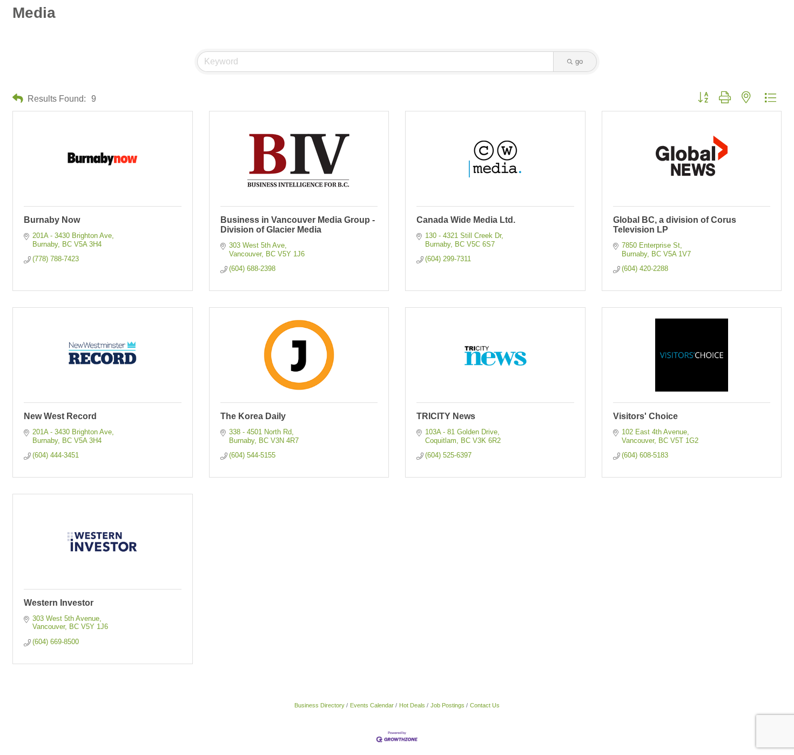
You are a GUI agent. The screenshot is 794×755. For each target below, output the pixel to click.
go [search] (579, 61)
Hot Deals (412, 705)
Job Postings (447, 705)
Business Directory (319, 705)
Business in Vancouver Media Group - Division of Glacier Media (297, 224)
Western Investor (58, 602)
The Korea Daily (253, 416)
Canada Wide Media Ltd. (465, 219)
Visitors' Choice (645, 416)
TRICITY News (445, 416)
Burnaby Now (52, 219)
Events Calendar (372, 705)
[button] (17, 99)
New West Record (60, 416)
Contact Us (485, 705)
